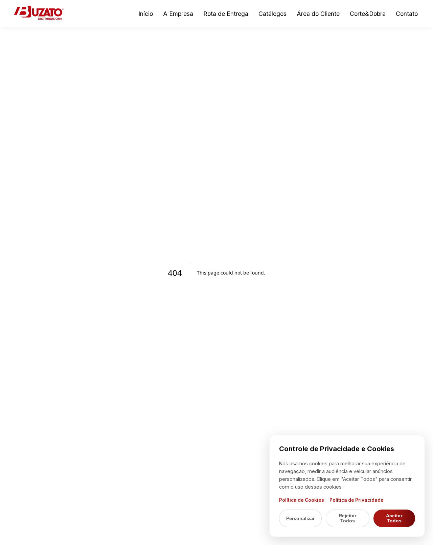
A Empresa (178, 13)
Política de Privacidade (356, 500)
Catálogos (272, 13)
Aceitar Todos (394, 518)
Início (145, 13)
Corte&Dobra (368, 13)
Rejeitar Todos (347, 518)
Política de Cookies (301, 500)
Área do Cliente (318, 13)
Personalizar (300, 518)
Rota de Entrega (225, 13)
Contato (407, 13)
